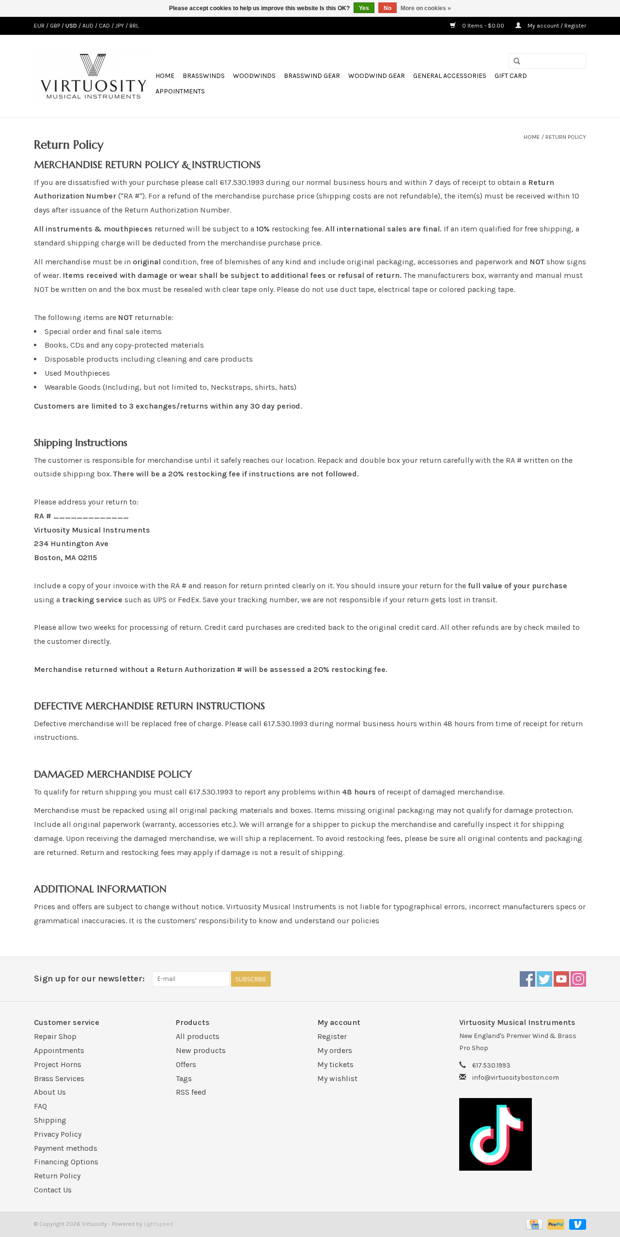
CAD (105, 25)
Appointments (180, 91)
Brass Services (59, 1078)
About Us (50, 1092)
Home (164, 76)
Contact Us (53, 1189)
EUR (40, 25)
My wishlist (337, 1078)
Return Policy (565, 137)
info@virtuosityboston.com (515, 1077)
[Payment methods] (533, 1224)
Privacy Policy (57, 1134)
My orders (334, 1050)
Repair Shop (55, 1036)
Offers (186, 1064)
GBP (56, 25)
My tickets (335, 1064)
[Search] (517, 61)
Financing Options (66, 1161)
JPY (120, 25)
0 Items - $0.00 (483, 25)
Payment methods (65, 1148)
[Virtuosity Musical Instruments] (93, 76)
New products (201, 1050)
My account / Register (556, 25)
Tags (184, 1078)
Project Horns (57, 1064)
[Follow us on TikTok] (523, 1134)
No (387, 8)
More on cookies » (426, 8)
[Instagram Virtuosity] (578, 979)
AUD (88, 25)
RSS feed (191, 1092)
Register (332, 1036)
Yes (364, 8)
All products (197, 1036)
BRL (134, 25)
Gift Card (511, 76)
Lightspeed (158, 1224)
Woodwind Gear (376, 76)
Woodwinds (254, 76)
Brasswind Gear (312, 76)
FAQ (40, 1106)
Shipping (50, 1120)
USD (71, 25)
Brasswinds (204, 76)
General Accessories (449, 76)
